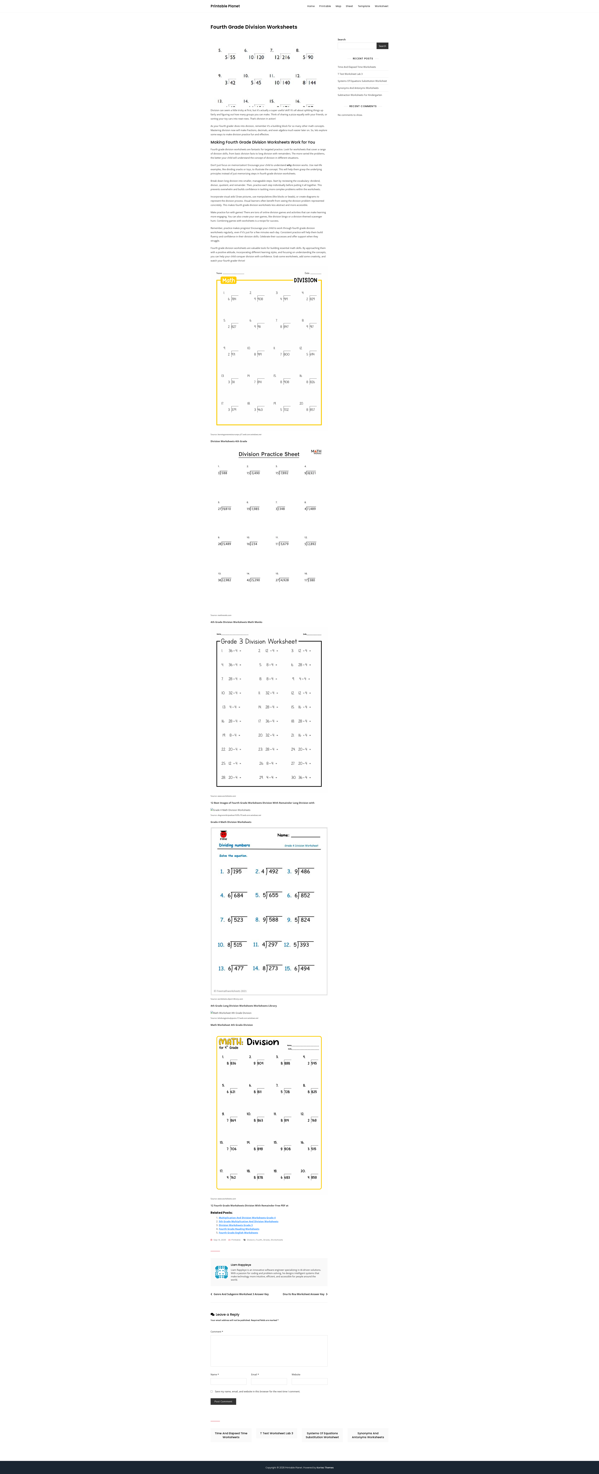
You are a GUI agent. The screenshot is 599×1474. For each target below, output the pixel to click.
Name (215, 1374)
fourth (259, 1239)
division (251, 1239)
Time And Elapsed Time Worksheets (357, 66)
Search (342, 39)
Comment (217, 1331)
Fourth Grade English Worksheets (238, 1232)
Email (255, 1374)
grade (266, 1239)
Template (364, 6)
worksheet (382, 6)
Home (311, 6)
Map (338, 6)
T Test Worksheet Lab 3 (350, 73)
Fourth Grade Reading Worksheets (239, 1228)
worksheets (277, 1239)
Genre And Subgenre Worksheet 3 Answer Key (241, 1294)
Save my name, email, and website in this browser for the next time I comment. (257, 1391)
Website (296, 1374)
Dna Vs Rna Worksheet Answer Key (303, 1294)
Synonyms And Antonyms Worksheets (358, 87)
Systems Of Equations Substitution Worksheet (362, 80)
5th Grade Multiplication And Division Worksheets (248, 1221)
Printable (325, 6)
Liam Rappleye (241, 1265)
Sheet (349, 6)
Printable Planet (225, 6)
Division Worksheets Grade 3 (236, 1225)
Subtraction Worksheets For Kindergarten (360, 94)
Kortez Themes (325, 1467)
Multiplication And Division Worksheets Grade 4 (247, 1217)
